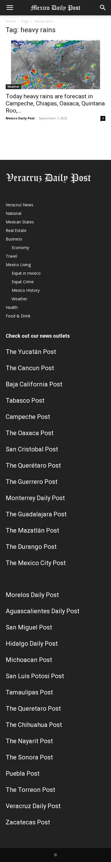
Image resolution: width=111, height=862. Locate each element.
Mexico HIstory (26, 290)
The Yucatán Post (31, 351)
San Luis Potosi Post (35, 676)
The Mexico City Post (36, 562)
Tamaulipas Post (29, 692)
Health (12, 307)
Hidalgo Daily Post (32, 643)
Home (11, 21)
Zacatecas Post (28, 822)
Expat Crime (23, 281)
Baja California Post (34, 384)
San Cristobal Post (32, 449)
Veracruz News (19, 204)
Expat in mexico (26, 273)
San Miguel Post (29, 627)
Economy (20, 247)
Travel (11, 256)
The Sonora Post (29, 757)
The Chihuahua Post (34, 724)
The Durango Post (31, 546)
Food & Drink (18, 316)
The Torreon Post (30, 789)
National (13, 213)
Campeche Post (28, 416)
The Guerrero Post (31, 481)
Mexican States (20, 222)
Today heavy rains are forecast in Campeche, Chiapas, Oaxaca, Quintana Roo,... (55, 103)
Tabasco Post (25, 400)
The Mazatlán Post (32, 530)
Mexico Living (18, 264)
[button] (10, 7)
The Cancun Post (30, 368)
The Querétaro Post (33, 465)
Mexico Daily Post (20, 118)
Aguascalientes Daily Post (42, 611)
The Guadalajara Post (36, 514)
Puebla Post (23, 773)
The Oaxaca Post (30, 433)
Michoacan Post (29, 659)
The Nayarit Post (29, 741)
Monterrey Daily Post (35, 498)
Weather (13, 87)
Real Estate (16, 230)
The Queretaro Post (33, 708)
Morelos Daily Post (32, 594)
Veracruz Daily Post (33, 806)
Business (14, 239)
